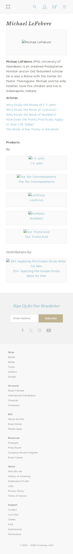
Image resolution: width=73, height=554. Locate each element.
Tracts (11, 367)
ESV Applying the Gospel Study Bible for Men (36, 273)
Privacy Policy (16, 491)
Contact (12, 510)
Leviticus (36, 200)
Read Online (15, 424)
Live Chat (13, 514)
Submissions (15, 529)
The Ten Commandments (36, 181)
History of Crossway (19, 476)
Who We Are (15, 471)
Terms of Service (17, 496)
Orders (12, 519)
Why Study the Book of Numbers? (31, 114)
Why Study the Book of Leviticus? (31, 109)
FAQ (10, 524)
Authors (12, 372)
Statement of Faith (18, 481)
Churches (13, 400)
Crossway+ (14, 405)
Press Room (14, 448)
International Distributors (21, 395)
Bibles (11, 362)
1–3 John (36, 163)
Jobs (10, 486)
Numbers (36, 218)
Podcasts (13, 443)
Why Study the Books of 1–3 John (31, 104)
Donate (12, 377)
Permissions (14, 534)
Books (11, 357)
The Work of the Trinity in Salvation (32, 129)
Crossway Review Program (23, 452)
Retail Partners (16, 390)
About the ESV (16, 419)
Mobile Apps (15, 429)
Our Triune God (36, 236)
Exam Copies (15, 457)
